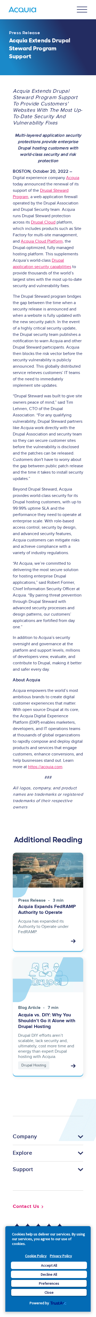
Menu (82, 9)
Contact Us (26, 1206)
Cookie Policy (36, 1255)
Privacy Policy (61, 1255)
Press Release (24, 32)
